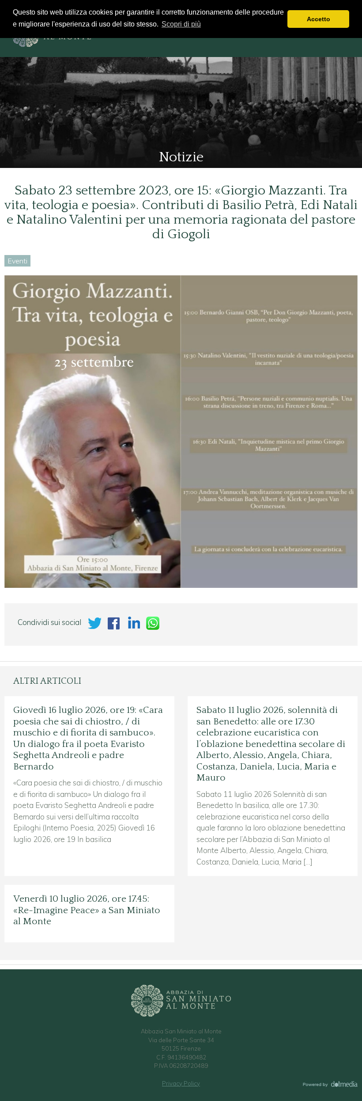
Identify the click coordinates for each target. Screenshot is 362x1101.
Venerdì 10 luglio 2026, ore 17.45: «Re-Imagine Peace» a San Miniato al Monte (86, 910)
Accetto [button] (318, 19)
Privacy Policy (181, 1083)
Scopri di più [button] (181, 24)
